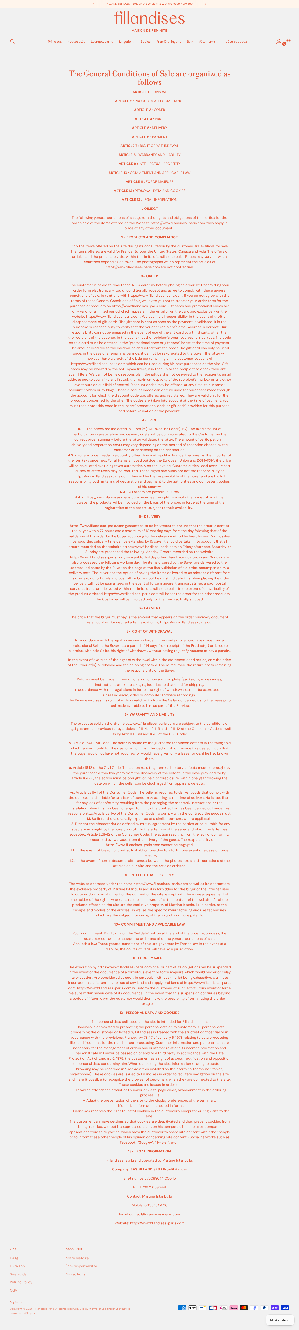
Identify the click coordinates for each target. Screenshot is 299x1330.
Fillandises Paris (44, 1309)
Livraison (17, 1266)
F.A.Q (14, 1258)
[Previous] (94, 4)
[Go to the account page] (276, 41)
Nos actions (75, 1274)
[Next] (205, 4)
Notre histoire (77, 1258)
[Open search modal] (12, 41)
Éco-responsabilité (81, 1266)
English (14, 1302)
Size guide (18, 1274)
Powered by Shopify (22, 1313)
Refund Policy (21, 1282)
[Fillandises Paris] (149, 21)
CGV (13, 1290)
